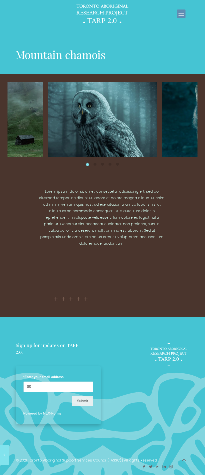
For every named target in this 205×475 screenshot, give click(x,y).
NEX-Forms (52, 413)
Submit (82, 401)
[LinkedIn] (164, 466)
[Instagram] (171, 466)
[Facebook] (144, 466)
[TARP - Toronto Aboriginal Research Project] (102, 13)
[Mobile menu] (181, 13)
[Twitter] (151, 466)
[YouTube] (157, 466)
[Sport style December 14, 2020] (4, 455)
